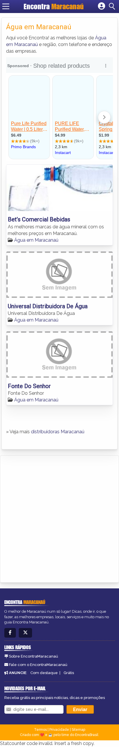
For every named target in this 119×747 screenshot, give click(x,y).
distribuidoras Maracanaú (57, 431)
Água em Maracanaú (36, 240)
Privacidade (59, 730)
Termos (40, 730)
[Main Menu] (6, 6)
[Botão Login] (101, 6)
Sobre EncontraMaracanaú (33, 656)
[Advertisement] (59, 518)
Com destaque (44, 673)
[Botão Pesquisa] (113, 6)
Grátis (69, 673)
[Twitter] (25, 633)
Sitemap (78, 730)
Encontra (54, 6)
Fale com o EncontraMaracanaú (38, 664)
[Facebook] (10, 633)
